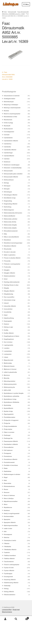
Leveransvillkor (7, 609)
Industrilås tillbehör (10, 306)
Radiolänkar (7, 471)
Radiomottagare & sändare (12, 474)
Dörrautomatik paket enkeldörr (13, 174)
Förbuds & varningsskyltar (12, 264)
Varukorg (24, 617)
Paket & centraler (9, 432)
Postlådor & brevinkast (11, 465)
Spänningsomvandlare (11, 525)
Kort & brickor (8, 342)
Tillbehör (6, 543)
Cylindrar (7, 159)
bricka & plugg (8, 123)
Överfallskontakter (9, 417)
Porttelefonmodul (9, 462)
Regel (5, 477)
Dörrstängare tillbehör (10, 195)
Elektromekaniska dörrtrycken (13, 213)
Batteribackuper (9, 101)
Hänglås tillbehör (9, 291)
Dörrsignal (7, 186)
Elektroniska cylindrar (10, 219)
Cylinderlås (7, 147)
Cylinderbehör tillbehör (11, 141)
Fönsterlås (7, 261)
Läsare (6, 357)
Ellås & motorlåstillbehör (11, 237)
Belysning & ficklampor (11, 104)
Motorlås (6, 378)
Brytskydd (7, 126)
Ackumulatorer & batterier (12, 95)
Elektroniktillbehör (9, 216)
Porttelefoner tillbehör (10, 459)
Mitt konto (5, 619)
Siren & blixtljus (9, 498)
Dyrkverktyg (7, 207)
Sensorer (6, 492)
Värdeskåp (7, 585)
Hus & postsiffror (9, 297)
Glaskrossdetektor (9, 276)
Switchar (6, 537)
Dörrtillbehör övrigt (10, 198)
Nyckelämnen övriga (10, 399)
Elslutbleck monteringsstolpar (13, 243)
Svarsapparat (8, 534)
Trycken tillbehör (9, 570)
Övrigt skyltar (8, 429)
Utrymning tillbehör (10, 579)
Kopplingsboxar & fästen (11, 336)
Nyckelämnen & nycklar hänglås (13, 393)
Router (6, 489)
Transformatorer (9, 561)
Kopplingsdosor (9, 339)
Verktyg (6, 588)
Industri (6, 303)
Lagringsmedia (8, 345)
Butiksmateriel (8, 129)
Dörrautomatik (12, 12)
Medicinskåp (8, 363)
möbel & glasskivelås (10, 372)
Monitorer (7, 375)
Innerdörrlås (7, 312)
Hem (5, 12)
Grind (5, 279)
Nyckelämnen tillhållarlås (11, 402)
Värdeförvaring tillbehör (11, 582)
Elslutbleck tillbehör (10, 246)
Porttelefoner (8, 456)
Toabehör (7, 552)
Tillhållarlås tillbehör (10, 549)
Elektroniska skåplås (10, 228)
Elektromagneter (9, 210)
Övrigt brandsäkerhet (10, 426)
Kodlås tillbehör (9, 333)
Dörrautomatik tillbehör (11, 177)
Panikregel (7, 435)
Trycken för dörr (9, 567)
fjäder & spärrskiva (9, 255)
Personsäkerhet (9, 447)
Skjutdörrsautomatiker (11, 501)
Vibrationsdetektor (9, 594)
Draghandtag (8, 201)
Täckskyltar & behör (10, 540)
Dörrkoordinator (9, 180)
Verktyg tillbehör (9, 591)
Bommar (6, 111)
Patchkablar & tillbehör (11, 444)
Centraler (7, 135)
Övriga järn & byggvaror (11, 420)
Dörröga (6, 183)
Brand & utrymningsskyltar (12, 114)
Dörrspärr (7, 189)
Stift (5, 531)
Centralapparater (9, 131)
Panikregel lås (8, 438)
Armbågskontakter (9, 98)
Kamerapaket (8, 321)
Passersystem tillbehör (11, 441)
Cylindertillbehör (9, 156)
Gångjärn (7, 270)
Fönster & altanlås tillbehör (12, 258)
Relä (5, 480)
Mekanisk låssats (9, 366)
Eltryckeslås (7, 249)
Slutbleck (7, 510)
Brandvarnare (8, 119)
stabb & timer (8, 528)
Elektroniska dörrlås (10, 222)
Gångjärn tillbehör (9, 273)
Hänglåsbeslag (8, 294)
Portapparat (7, 453)
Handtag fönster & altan (11, 285)
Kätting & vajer (8, 327)
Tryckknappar (8, 573)
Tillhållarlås (7, 546)
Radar (6, 468)
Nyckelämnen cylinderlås (11, 396)
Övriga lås (7, 423)
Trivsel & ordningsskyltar (11, 564)
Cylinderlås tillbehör (10, 150)
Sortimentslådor (9, 516)
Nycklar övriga (8, 411)
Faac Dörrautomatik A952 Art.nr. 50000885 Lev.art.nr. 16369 (8, 75)
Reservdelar (7, 483)
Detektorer (7, 162)
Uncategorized (8, 576)
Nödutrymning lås (9, 387)
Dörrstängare (8, 192)
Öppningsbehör (9, 414)
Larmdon (6, 348)
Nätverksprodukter (9, 381)
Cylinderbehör (8, 138)
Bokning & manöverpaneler (12, 107)
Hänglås (6, 288)
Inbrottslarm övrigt (9, 300)
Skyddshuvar (8, 507)
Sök (16, 619)
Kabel (5, 315)
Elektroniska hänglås (10, 225)
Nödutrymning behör (10, 384)
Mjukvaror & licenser (10, 369)
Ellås (5, 234)
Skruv (5, 504)
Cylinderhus (7, 144)
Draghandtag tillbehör (10, 204)
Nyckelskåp (7, 405)
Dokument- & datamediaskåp (13, 168)
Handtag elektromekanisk (11, 282)
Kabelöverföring (9, 318)
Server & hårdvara (9, 495)
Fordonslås (7, 267)
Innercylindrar (8, 309)
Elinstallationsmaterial (11, 231)
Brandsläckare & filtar (10, 116)
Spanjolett (7, 519)
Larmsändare (8, 351)
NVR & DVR (7, 390)
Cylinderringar (8, 153)
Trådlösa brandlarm (10, 555)
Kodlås (6, 330)
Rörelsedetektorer (9, 486)
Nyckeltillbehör (8, 408)
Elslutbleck (7, 240)
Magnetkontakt (8, 360)
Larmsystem (7, 354)
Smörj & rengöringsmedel (11, 513)
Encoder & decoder (10, 252)
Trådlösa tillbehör (9, 558)
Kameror (6, 324)
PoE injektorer (8, 450)
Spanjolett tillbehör (10, 522)
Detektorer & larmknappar (11, 165)
